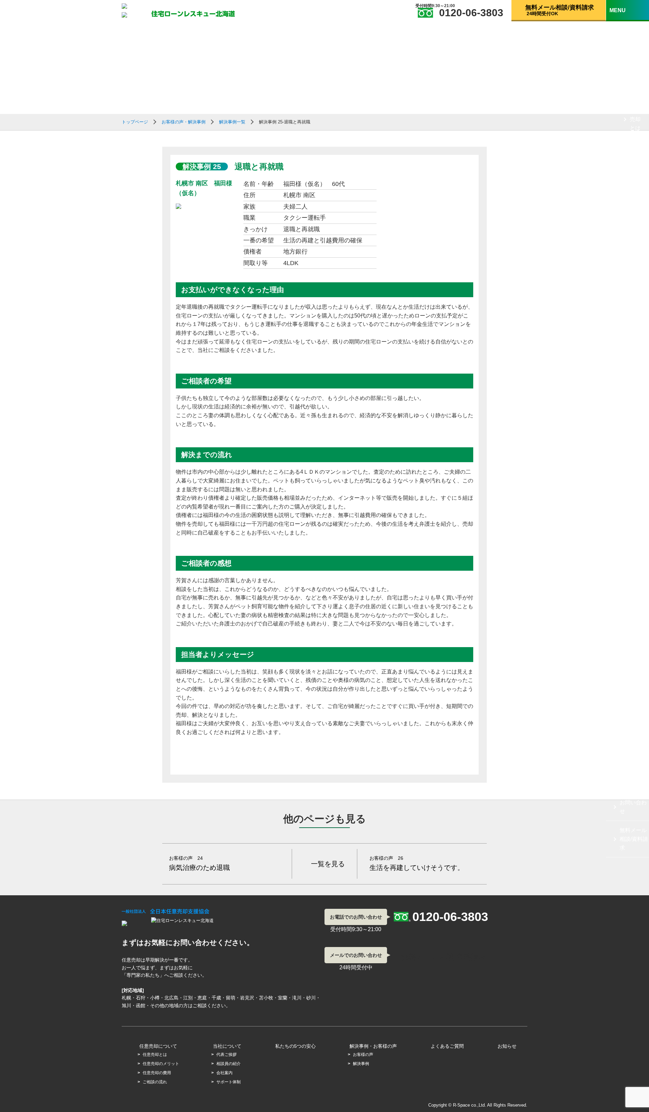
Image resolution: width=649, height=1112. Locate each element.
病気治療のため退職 (199, 863)
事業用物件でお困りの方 (635, 485)
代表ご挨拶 (635, 317)
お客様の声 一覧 (636, 682)
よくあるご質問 (447, 1046)
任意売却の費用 (635, 213)
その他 (628, 450)
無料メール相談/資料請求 (634, 838)
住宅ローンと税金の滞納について (635, 556)
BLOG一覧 (632, 755)
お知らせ (507, 1046)
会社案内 (635, 385)
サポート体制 (635, 417)
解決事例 (361, 1063)
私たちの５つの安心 (633, 615)
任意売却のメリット (635, 164)
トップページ (135, 121)
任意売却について (633, 93)
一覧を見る (328, 864)
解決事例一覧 (232, 121)
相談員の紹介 (635, 353)
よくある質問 (633, 779)
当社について (633, 291)
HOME (628, 24)
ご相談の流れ (635, 253)
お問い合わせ (633, 807)
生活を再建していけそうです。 (416, 863)
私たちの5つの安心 (295, 1046)
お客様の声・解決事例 (633, 646)
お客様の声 (363, 1054)
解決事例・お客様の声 (373, 1046)
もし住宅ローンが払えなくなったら (633, 56)
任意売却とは (635, 119)
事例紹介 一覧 (635, 722)
